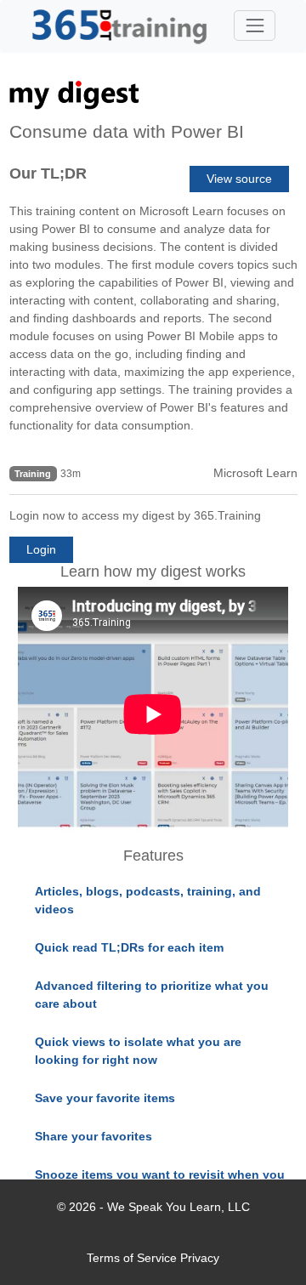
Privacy (199, 1258)
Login (41, 549)
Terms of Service (132, 1258)
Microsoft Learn (255, 473)
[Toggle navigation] (254, 25)
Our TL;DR (48, 173)
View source (239, 178)
